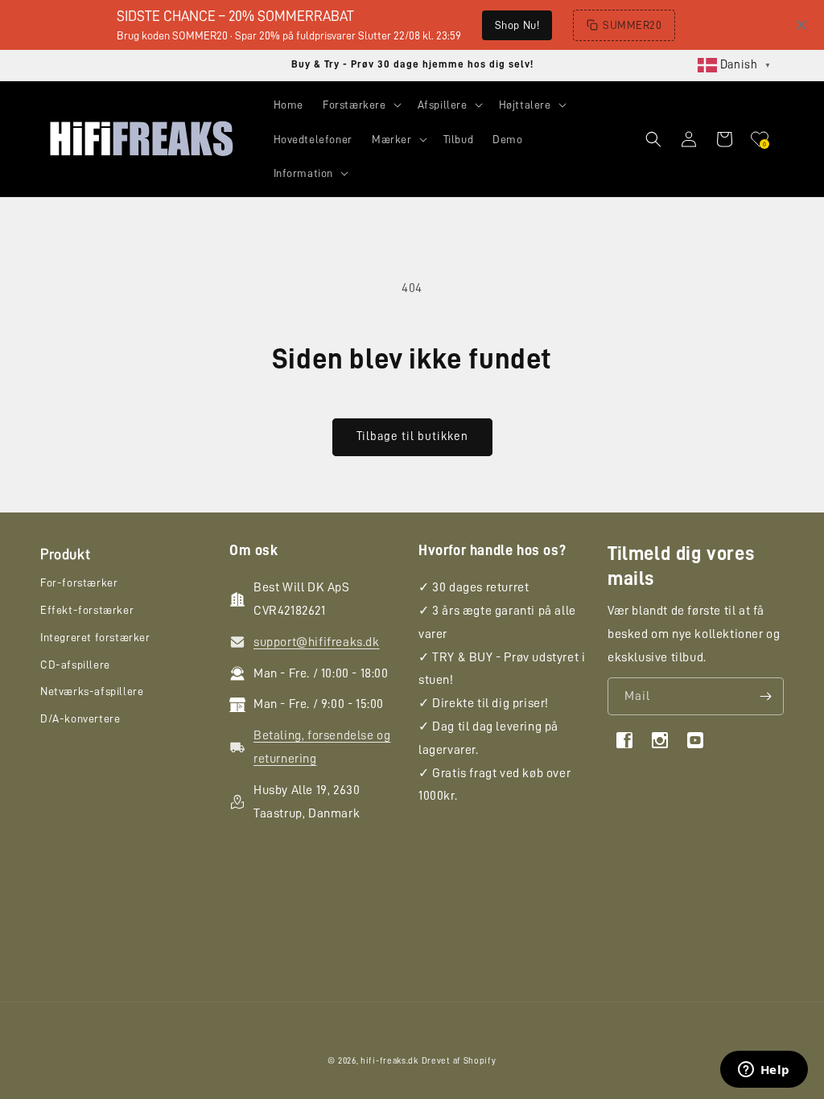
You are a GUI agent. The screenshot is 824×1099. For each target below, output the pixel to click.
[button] (360, 104)
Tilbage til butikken (412, 436)
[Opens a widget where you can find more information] (763, 1071)
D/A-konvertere (80, 718)
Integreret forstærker (95, 637)
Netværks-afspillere (91, 691)
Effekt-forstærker (87, 609)
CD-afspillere (75, 664)
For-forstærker (78, 582)
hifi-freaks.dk (389, 1060)
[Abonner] (765, 696)
